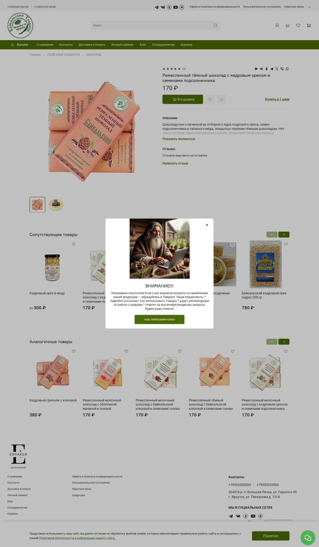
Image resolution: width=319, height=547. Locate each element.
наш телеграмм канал (159, 319)
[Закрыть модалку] (207, 225)
